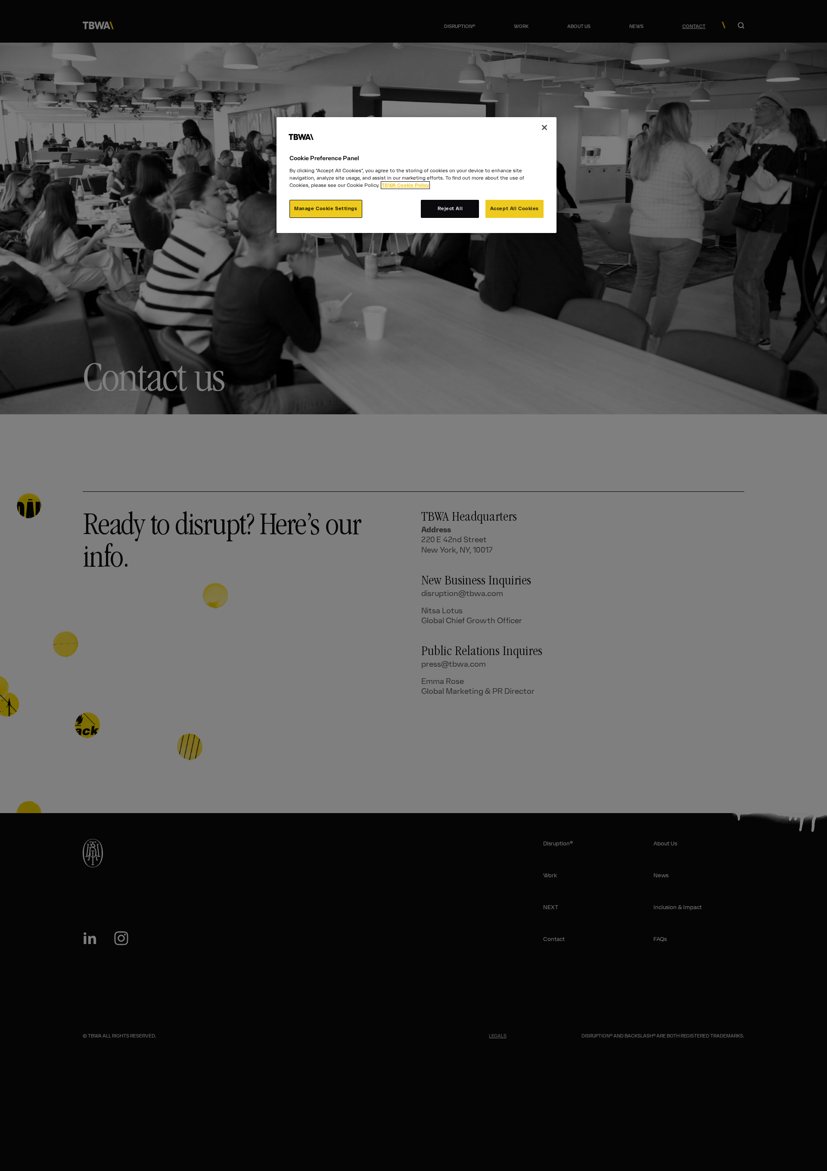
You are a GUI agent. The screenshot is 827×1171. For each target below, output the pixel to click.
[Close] (544, 127)
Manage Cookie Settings (326, 208)
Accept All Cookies (514, 208)
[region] (417, 175)
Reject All (450, 208)
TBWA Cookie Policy (405, 185)
